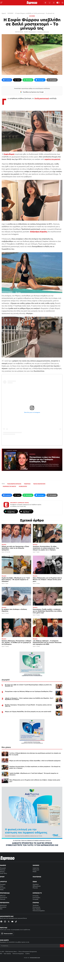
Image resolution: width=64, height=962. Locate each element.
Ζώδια (35, 881)
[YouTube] (12, 921)
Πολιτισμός (37, 877)
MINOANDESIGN (35, 957)
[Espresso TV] (53, 2)
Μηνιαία (35, 888)
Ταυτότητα (36, 905)
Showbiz (36, 865)
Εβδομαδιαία (36, 886)
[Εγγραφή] (62, 945)
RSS (1, 909)
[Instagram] (5, 921)
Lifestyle (3, 881)
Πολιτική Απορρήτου (18, 953)
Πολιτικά (2, 899)
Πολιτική (2, 870)
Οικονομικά (3, 897)
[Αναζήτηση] (62, 2)
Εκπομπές (35, 895)
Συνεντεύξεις (36, 897)
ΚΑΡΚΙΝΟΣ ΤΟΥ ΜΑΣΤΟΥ (9, 486)
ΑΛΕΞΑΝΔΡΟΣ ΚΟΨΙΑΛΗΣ (14, 483)
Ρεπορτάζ (3, 868)
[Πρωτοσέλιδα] (45, 2)
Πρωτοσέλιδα (5, 893)
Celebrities (36, 868)
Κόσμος (2, 871)
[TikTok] (16, 921)
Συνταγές (2, 888)
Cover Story (3, 873)
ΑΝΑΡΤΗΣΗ (27, 483)
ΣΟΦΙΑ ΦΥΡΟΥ (23, 486)
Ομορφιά (2, 884)
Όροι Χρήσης (36, 909)
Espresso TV (37, 893)
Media (34, 871)
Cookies (27, 953)
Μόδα (2, 889)
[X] (8, 921)
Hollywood (36, 870)
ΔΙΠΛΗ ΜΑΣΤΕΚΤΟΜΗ (39, 483)
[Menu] (1, 2)
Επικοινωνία (36, 907)
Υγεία (1, 886)
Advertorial (3, 905)
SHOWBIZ (32, 16)
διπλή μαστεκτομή (42, 98)
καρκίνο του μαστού (52, 159)
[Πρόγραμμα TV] (49, 2)
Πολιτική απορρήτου (39, 910)
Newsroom (32, 32)
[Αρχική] (7, 858)
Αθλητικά (2, 895)
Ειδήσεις (3, 865)
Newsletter (3, 907)
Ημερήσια (36, 884)
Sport (2, 877)
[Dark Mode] (58, 3)
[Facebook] (1, 921)
